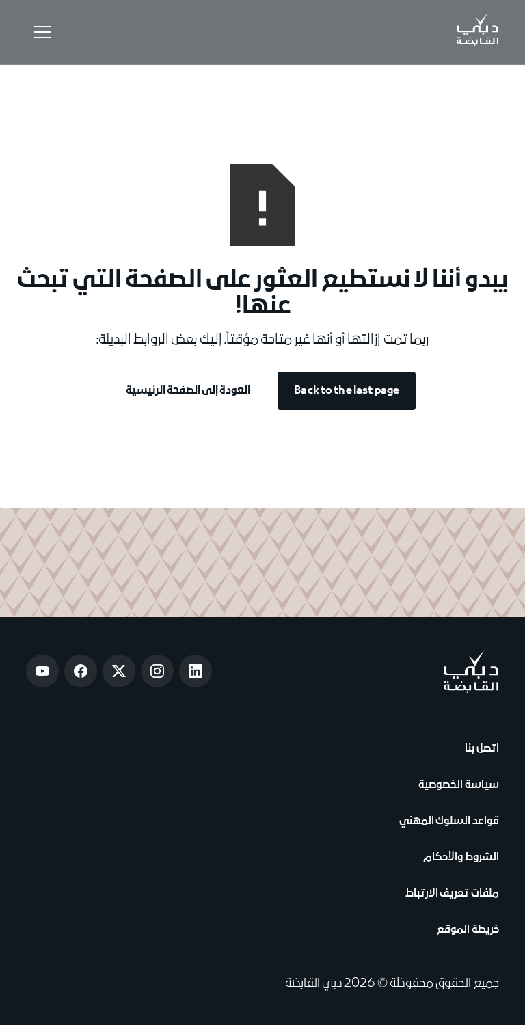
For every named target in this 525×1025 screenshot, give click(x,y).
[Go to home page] (471, 671)
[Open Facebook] (80, 671)
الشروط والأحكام (459, 857)
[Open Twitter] (119, 671)
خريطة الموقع (467, 930)
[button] (39, 32)
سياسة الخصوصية (457, 785)
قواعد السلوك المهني (448, 821)
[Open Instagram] (157, 671)
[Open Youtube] (42, 671)
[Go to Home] (478, 32)
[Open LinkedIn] (195, 671)
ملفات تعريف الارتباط (451, 894)
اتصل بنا (480, 749)
